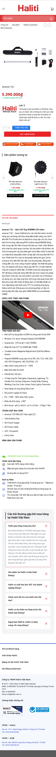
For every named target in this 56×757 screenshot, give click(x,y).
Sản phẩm (16, 25)
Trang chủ (4, 25)
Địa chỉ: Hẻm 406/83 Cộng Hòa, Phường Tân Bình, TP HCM (23, 742)
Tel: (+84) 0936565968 (10, 732)
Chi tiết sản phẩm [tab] (10, 218)
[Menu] (3, 9)
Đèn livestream (6, 28)
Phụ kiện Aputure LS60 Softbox (15, 183)
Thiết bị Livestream (30, 25)
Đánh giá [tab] (6, 223)
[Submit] (51, 19)
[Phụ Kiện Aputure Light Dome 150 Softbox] (41, 169)
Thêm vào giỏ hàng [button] (15, 195)
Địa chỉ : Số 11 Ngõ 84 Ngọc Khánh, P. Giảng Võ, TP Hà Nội (23, 729)
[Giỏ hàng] (52, 9)
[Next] (52, 178)
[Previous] (3, 178)
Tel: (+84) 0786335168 (10, 745)
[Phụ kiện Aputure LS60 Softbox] (15, 169)
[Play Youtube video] (28, 315)
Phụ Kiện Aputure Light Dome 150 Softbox (40, 184)
